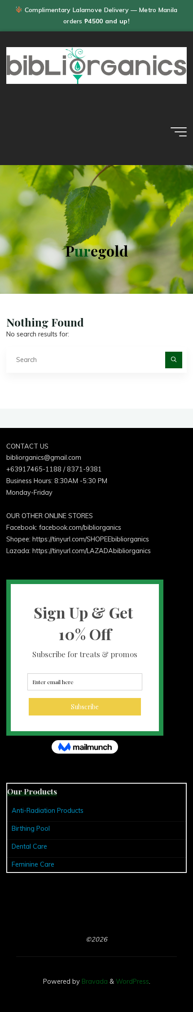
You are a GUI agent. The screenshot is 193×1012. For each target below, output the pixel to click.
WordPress (132, 981)
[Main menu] (179, 131)
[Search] (173, 360)
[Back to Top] (158, 977)
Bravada (94, 981)
